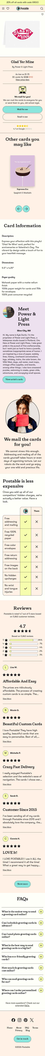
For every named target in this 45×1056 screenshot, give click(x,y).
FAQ (27, 1028)
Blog (28, 1030)
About (19, 1028)
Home (10, 1028)
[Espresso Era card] (22, 170)
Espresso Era (22, 189)
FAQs (26, 1006)
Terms (35, 1028)
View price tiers (22, 80)
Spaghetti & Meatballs (22, 193)
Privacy (18, 1030)
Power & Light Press (24, 67)
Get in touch (22, 1039)
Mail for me (22, 109)
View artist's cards (14, 379)
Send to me (22, 117)
